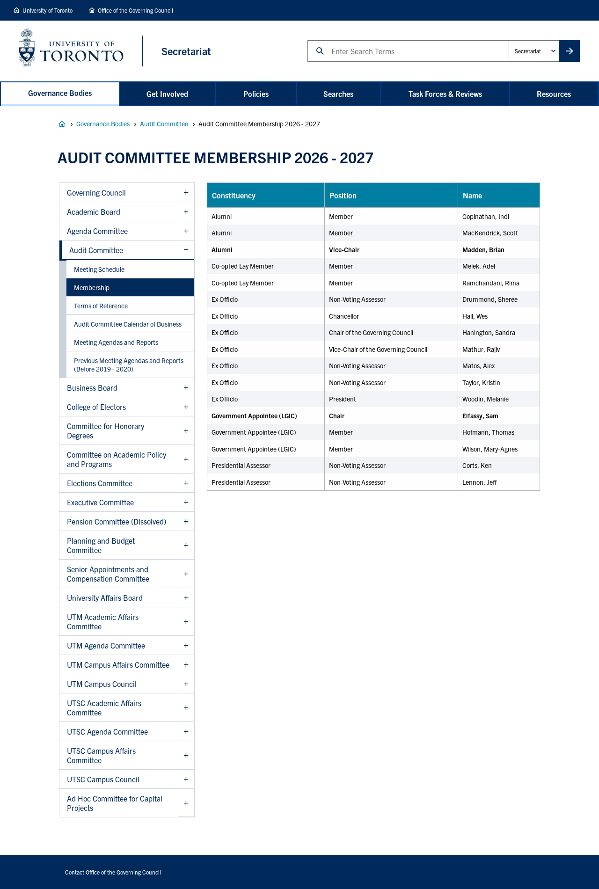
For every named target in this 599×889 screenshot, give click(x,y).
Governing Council (96, 192)
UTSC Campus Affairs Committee (101, 755)
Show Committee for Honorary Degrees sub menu (186, 430)
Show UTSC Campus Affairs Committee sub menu (186, 755)
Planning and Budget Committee (101, 545)
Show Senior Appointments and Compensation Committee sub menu (186, 574)
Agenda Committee (97, 230)
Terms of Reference (101, 305)
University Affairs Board (105, 597)
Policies (256, 93)
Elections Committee (99, 483)
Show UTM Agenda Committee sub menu (186, 645)
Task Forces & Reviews (445, 93)
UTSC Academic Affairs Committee (104, 707)
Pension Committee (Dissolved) (116, 521)
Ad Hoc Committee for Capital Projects (114, 803)
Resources (554, 93)
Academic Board (93, 211)
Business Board (92, 387)
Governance (62, 124)
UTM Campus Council (102, 683)
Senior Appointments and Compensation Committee (108, 573)
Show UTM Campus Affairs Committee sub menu (186, 664)
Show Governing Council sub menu (186, 192)
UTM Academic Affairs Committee (103, 621)
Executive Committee (100, 502)
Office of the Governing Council (135, 10)
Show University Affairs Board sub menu (186, 597)
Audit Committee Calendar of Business (128, 324)
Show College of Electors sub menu (186, 406)
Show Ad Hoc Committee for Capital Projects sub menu (186, 803)
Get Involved (167, 93)
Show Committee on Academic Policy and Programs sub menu (186, 459)
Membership (92, 287)
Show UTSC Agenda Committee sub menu (186, 731)
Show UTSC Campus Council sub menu (186, 779)
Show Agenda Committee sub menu (186, 230)
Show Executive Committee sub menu (186, 502)
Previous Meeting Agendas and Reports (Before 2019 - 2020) (128, 364)
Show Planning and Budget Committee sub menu (186, 545)
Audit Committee (164, 123)
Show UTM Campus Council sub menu (186, 683)
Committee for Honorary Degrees (105, 430)
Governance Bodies (60, 92)
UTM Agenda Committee (106, 645)
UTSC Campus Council (103, 779)
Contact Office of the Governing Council (113, 871)
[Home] (81, 51)
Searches (338, 93)
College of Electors (96, 406)
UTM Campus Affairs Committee (118, 664)
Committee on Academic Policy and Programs (116, 459)
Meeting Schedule (99, 269)
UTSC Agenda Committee (107, 731)
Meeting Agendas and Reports (116, 342)
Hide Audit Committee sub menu (186, 250)
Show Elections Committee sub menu (186, 483)
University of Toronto (47, 10)
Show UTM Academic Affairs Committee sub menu (186, 621)
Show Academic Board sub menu (186, 211)
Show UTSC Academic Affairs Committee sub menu (186, 707)
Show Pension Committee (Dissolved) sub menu (186, 521)
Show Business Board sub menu (186, 387)
